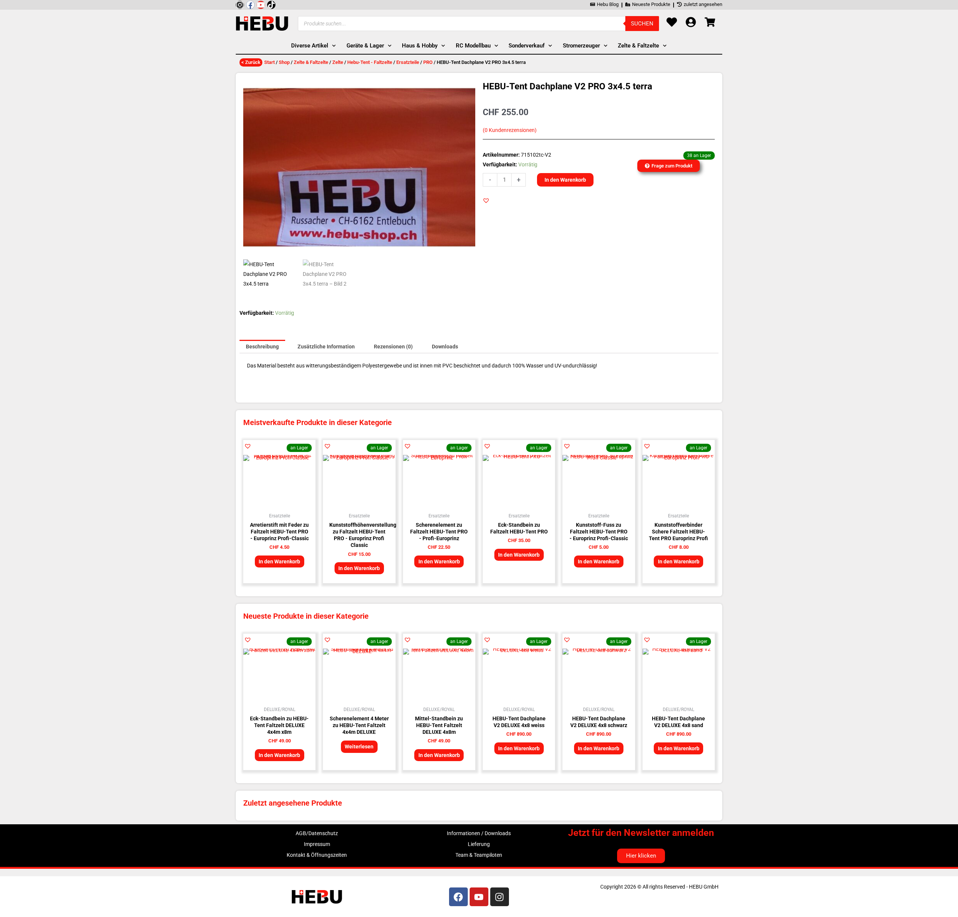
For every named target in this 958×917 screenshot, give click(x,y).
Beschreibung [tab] (262, 347)
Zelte (337, 62)
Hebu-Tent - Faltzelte (369, 62)
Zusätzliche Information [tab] (326, 347)
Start (269, 62)
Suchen (642, 23)
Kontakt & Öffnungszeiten (317, 855)
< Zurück (250, 62)
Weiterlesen (359, 747)
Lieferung (479, 844)
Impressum (317, 844)
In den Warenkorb (565, 180)
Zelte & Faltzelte (311, 62)
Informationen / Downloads (479, 833)
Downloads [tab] (445, 347)
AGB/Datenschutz (317, 833)
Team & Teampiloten (478, 855)
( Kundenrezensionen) (510, 130)
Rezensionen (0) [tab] (393, 347)
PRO (428, 62)
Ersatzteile (407, 62)
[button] (486, 200)
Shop (284, 62)
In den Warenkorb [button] (279, 561)
